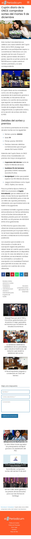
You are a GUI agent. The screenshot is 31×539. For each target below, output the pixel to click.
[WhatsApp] (17, 274)
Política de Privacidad (14, 525)
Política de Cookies (14, 523)
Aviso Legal (14, 527)
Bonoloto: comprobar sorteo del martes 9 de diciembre (22, 289)
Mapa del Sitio (14, 531)
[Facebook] (3, 274)
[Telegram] (21, 274)
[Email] (26, 274)
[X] (8, 274)
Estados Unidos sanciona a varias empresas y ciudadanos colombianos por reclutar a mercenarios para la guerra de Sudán (8, 288)
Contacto (14, 529)
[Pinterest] (12, 274)
